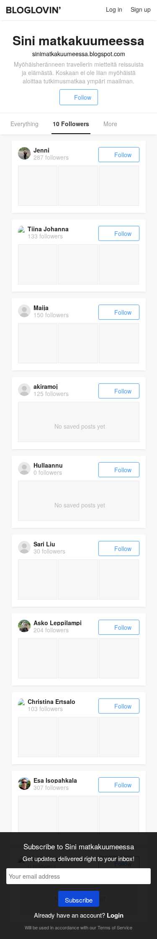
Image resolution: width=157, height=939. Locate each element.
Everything (24, 123)
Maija (41, 307)
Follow (82, 97)
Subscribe (79, 899)
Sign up (141, 9)
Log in (114, 9)
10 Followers (71, 123)
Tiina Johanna (48, 229)
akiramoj (45, 386)
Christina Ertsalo (51, 701)
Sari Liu (44, 544)
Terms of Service (115, 927)
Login (115, 915)
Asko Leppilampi (57, 622)
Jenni (41, 150)
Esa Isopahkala (55, 780)
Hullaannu (48, 465)
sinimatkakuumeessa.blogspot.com (78, 53)
